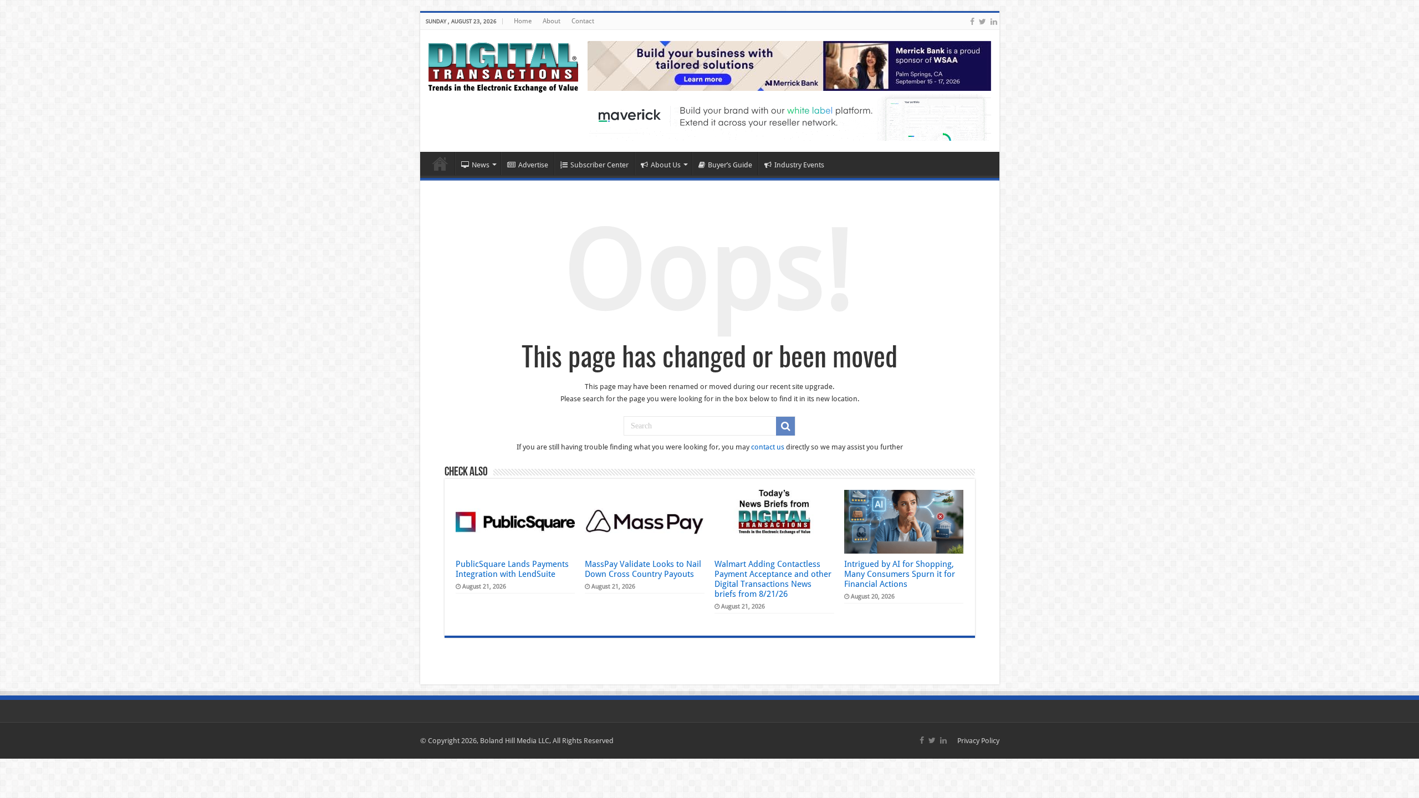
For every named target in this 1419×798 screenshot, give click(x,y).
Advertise (533, 165)
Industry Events (799, 165)
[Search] (785, 426)
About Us (666, 165)
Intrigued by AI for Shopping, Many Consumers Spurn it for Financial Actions (899, 574)
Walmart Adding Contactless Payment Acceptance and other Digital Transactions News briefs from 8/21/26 (772, 579)
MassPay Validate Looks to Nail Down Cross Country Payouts (643, 569)
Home (523, 21)
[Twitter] (982, 21)
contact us (767, 447)
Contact (582, 21)
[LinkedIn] (993, 21)
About (551, 21)
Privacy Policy (978, 740)
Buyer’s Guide (730, 165)
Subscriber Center (599, 165)
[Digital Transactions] (503, 65)
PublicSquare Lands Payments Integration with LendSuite (512, 569)
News (480, 165)
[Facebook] (972, 21)
